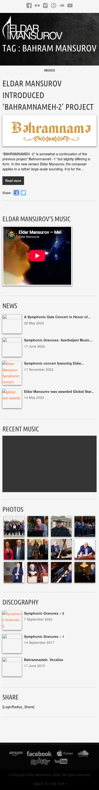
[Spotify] (40, 762)
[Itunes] (53, 5)
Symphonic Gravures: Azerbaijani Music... (58, 340)
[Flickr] (37, 5)
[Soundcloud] (62, 5)
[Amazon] (16, 754)
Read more (13, 180)
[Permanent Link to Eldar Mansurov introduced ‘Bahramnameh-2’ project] (49, 130)
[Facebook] (29, 5)
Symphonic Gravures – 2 (44, 613)
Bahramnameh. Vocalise (43, 659)
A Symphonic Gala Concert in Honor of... (57, 316)
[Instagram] (45, 5)
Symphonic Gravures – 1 (44, 636)
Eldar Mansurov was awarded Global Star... (59, 391)
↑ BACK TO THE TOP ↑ (49, 783)
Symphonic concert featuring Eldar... (54, 363)
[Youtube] (70, 5)
